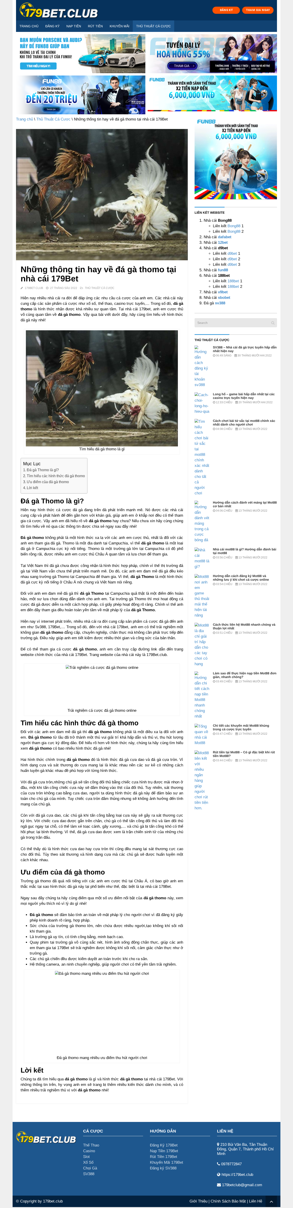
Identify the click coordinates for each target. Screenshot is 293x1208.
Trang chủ (28, 26)
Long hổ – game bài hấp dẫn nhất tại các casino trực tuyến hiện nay (244, 396)
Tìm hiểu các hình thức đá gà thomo (56, 476)
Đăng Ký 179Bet (164, 1145)
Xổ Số (88, 1162)
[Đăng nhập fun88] (212, 95)
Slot (86, 1157)
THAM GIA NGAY (258, 10)
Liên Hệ (255, 1201)
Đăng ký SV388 (163, 1168)
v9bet (222, 292)
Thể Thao (91, 1145)
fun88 (223, 270)
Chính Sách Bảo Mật (228, 1201)
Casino (89, 1151)
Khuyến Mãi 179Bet (166, 1162)
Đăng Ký (52, 26)
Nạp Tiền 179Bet (164, 1151)
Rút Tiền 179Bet (163, 1157)
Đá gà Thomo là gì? (43, 470)
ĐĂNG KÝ (226, 10)
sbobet (224, 297)
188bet (233, 281)
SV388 (88, 1174)
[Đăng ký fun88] (236, 158)
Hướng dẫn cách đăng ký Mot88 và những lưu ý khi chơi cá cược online (241, 577)
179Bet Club (34, 288)
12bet (223, 242)
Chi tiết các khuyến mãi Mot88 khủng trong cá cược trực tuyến (241, 727)
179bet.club (53, 1201)
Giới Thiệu (198, 1201)
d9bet (232, 253)
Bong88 (234, 226)
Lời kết (32, 488)
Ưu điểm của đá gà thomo (48, 482)
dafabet (224, 237)
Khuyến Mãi (119, 26)
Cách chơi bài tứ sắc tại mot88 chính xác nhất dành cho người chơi (244, 422)
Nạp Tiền (73, 26)
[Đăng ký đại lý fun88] (80, 53)
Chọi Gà (90, 1168)
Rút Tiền (95, 26)
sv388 (220, 303)
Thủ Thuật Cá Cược (153, 26)
